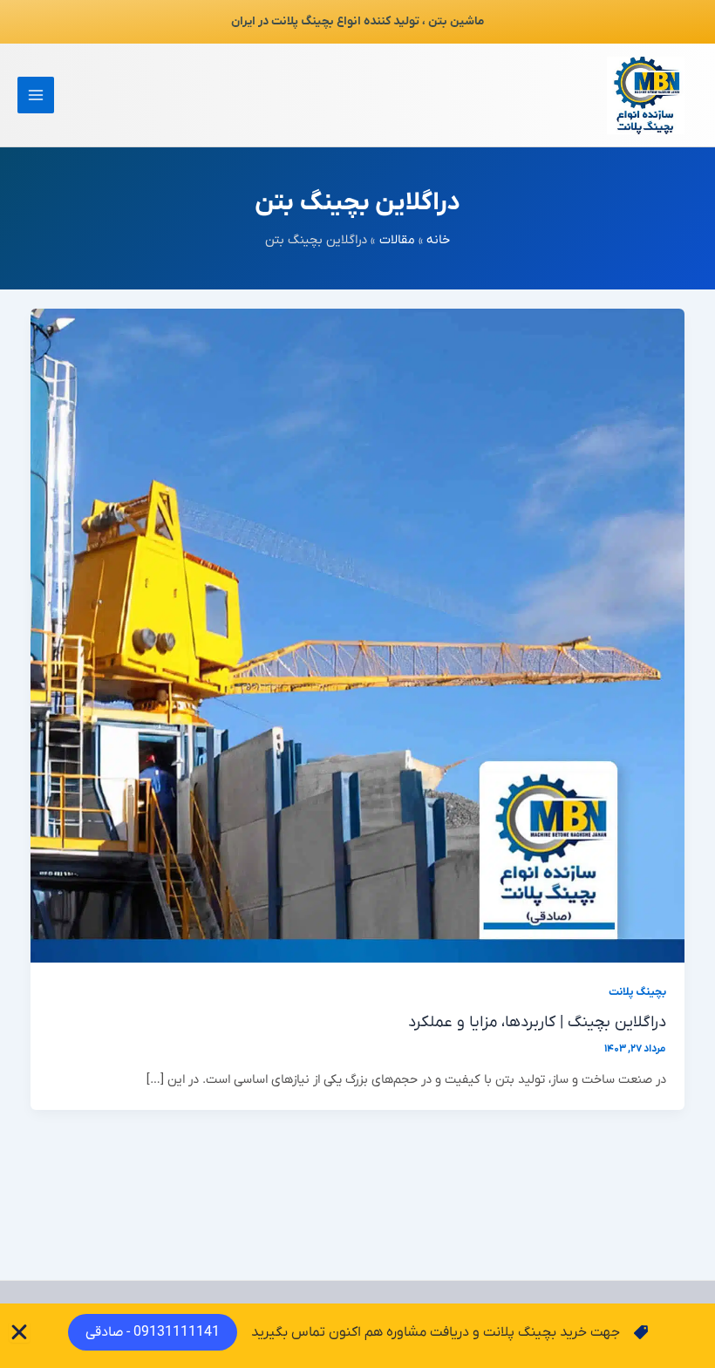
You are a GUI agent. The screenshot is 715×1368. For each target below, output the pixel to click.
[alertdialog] (357, 1335)
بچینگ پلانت (637, 992)
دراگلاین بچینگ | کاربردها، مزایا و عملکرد (537, 1022)
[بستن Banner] (19, 1332)
